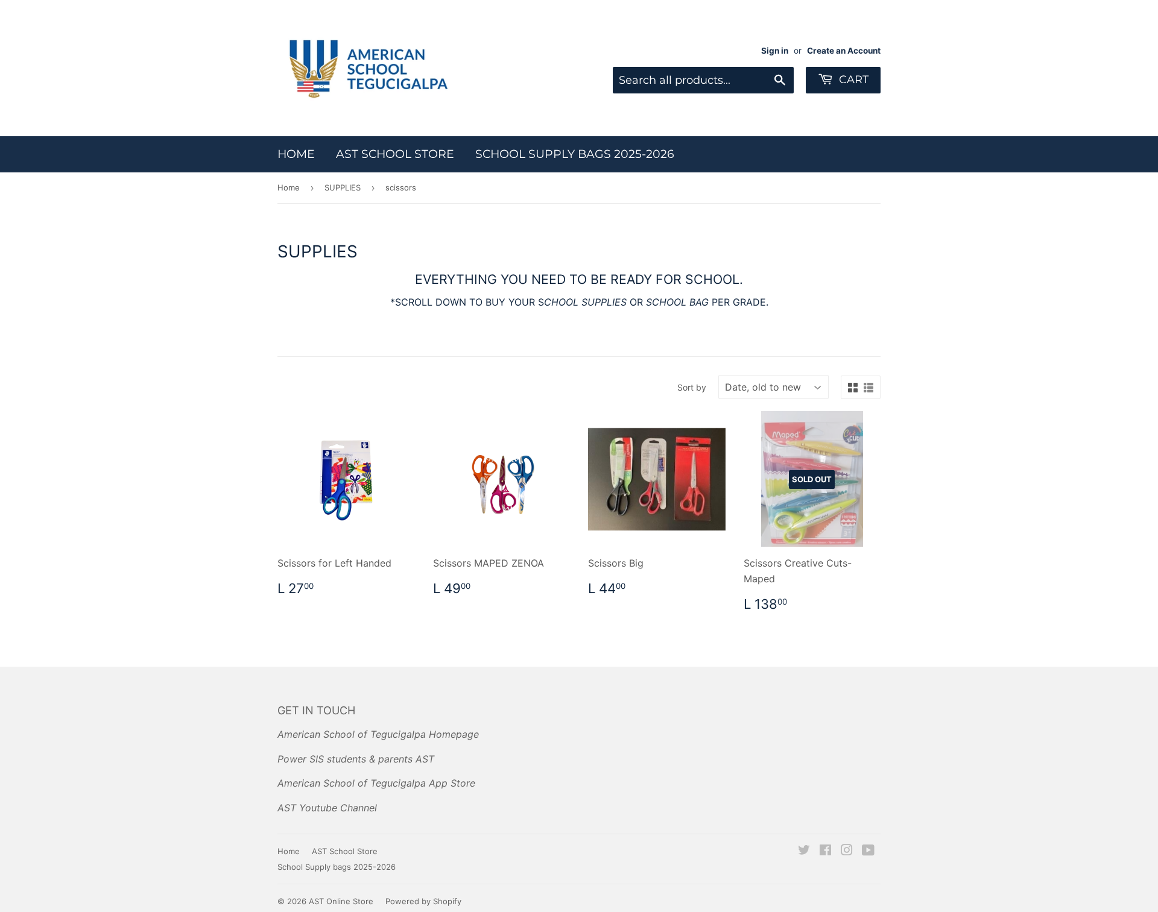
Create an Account (844, 50)
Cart (852, 79)
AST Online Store (341, 901)
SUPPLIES (342, 187)
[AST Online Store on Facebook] (825, 851)
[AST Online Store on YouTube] (868, 851)
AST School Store (395, 154)
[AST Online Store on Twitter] (804, 851)
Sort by (691, 387)
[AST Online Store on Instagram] (847, 851)
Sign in (774, 50)
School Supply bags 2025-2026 (574, 154)
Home (296, 154)
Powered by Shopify (423, 901)
